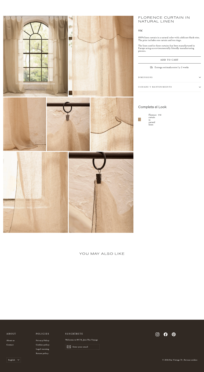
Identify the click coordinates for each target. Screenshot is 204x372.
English (11, 360)
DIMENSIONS (145, 77)
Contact (10, 344)
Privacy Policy (42, 340)
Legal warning (42, 349)
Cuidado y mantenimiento (155, 87)
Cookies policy (43, 344)
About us (10, 340)
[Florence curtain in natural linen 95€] (143, 119)
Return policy (42, 353)
